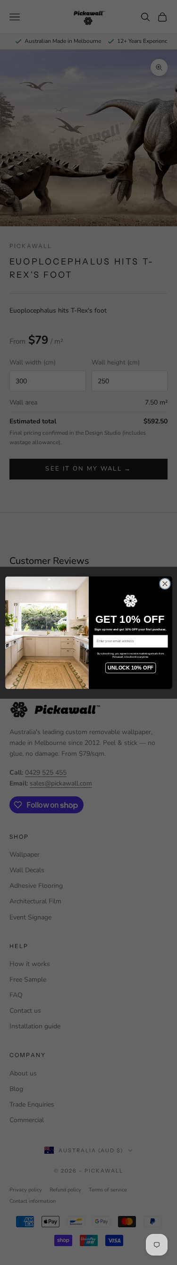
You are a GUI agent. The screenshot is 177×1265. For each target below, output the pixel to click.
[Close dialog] (165, 584)
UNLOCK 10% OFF (130, 667)
